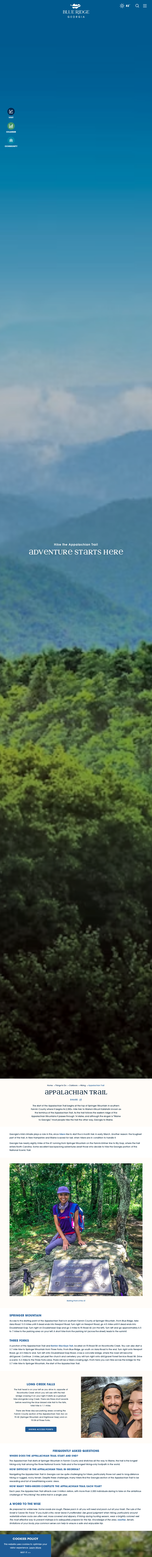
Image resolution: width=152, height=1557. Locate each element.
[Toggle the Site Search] (137, 6)
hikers (62, 1134)
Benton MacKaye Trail (62, 1345)
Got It (23, 1552)
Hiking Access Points (41, 1429)
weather (121, 1519)
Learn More (35, 1547)
